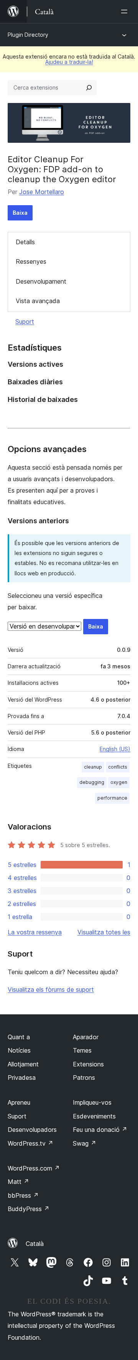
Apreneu (19, 1102)
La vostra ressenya (35, 932)
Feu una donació (100, 1129)
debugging (91, 782)
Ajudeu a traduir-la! (69, 62)
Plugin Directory (28, 34)
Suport (24, 321)
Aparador (86, 1037)
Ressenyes (31, 261)
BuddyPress (28, 1209)
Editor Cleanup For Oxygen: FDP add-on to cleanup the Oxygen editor (62, 169)
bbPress (23, 1195)
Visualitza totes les (103, 932)
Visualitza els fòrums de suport (51, 989)
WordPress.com (34, 1168)
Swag (84, 1143)
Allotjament (23, 1064)
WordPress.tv (30, 1143)
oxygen (118, 782)
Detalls (25, 242)
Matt (18, 1181)
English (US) (115, 749)
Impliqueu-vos (92, 1102)
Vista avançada (38, 301)
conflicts (117, 767)
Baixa (20, 212)
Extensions (88, 1064)
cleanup (93, 767)
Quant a (19, 1037)
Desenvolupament (41, 281)
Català (35, 1243)
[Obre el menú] (125, 11)
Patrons (84, 1077)
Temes (82, 1050)
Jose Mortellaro (41, 192)
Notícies (19, 1050)
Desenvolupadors (32, 1129)
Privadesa (22, 1077)
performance (112, 798)
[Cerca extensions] (89, 87)
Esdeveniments (94, 1116)
